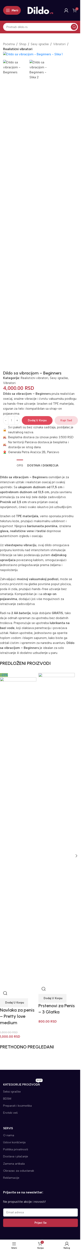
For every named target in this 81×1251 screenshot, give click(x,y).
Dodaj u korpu (37, 420)
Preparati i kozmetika (17, 1105)
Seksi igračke (12, 1091)
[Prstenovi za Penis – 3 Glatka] (56, 828)
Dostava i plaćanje (15, 1156)
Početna (9, 44)
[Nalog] (66, 10)
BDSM (7, 1098)
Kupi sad (66, 420)
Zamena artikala (14, 1163)
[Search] (74, 27)
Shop (22, 44)
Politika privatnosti (15, 1149)
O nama (8, 1135)
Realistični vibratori (34, 378)
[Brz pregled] (5, 993)
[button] (14, 1002)
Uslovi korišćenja (14, 1142)
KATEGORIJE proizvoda (22, 1083)
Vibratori (59, 44)
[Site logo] (40, 10)
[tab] (20, 465)
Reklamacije (11, 1178)
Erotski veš (10, 1113)
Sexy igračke (40, 44)
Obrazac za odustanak (18, 1171)
